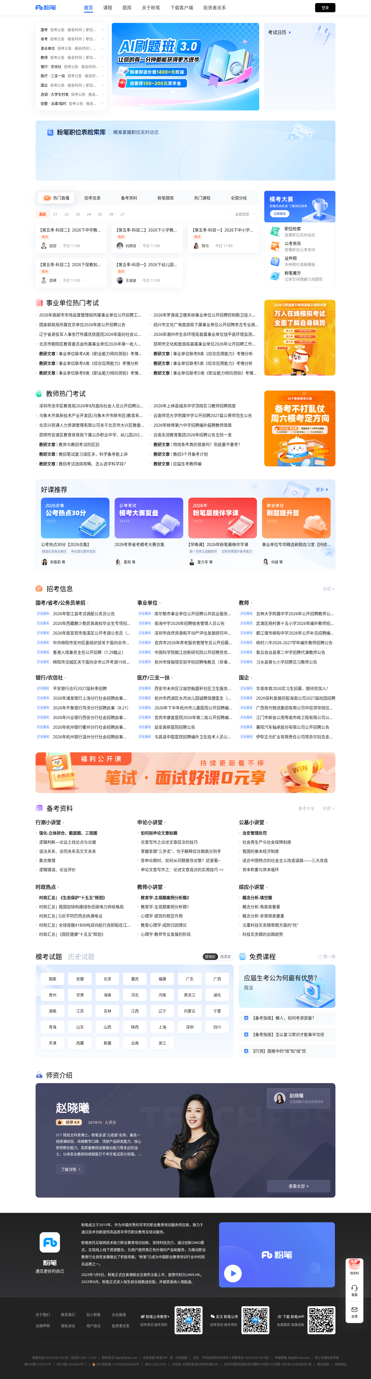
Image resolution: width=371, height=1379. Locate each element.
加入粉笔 (93, 1314)
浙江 (162, 1042)
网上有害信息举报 (327, 1358)
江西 (135, 1010)
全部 (327, 588)
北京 (107, 978)
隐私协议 (68, 1325)
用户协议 (93, 1325)
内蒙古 (189, 1010)
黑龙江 (189, 994)
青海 (52, 1026)
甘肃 (80, 994)
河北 (135, 994)
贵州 (52, 994)
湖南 (52, 1010)
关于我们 (43, 1314)
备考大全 (306, 808)
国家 (52, 978)
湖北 (217, 994)
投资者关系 (121, 1325)
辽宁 (162, 1010)
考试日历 (277, 32)
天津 (52, 1042)
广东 (190, 978)
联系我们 (68, 1314)
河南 (162, 994)
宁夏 (217, 1010)
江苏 (80, 1010)
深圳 (190, 1026)
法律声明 (43, 1325)
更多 (320, 489)
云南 (135, 1042)
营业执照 (323, 1364)
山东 (80, 1026)
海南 (107, 994)
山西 (107, 1026)
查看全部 (297, 1186)
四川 (217, 1026)
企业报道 (119, 1314)
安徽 (80, 978)
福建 (162, 978)
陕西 (135, 1026)
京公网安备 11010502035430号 (117, 1364)
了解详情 (68, 1169)
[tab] (56, 198)
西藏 (80, 1042)
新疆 (107, 1042)
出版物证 (341, 1364)
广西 (217, 978)
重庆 (135, 978)
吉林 (107, 1010)
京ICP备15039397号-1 (71, 1364)
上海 (162, 1026)
